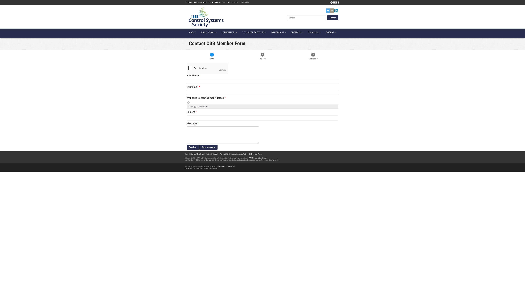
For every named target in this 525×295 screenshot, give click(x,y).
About (192, 32)
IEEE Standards (220, 2)
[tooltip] (188, 102)
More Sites (245, 2)
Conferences (228, 32)
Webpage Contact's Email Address (205, 97)
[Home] (206, 17)
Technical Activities (253, 32)
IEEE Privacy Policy (255, 154)
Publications (208, 32)
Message (192, 123)
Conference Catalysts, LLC (226, 166)
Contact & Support (212, 154)
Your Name (193, 75)
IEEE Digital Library (203, 2)
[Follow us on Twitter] (328, 11)
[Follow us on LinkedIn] (336, 11)
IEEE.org (189, 2)
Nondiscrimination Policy (239, 154)
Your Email (192, 86)
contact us (201, 168)
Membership (277, 32)
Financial (313, 32)
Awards (330, 32)
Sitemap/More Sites (197, 154)
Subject (191, 111)
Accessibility (224, 154)
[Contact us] (332, 11)
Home (186, 154)
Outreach (296, 32)
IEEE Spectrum (233, 2)
